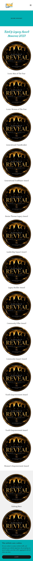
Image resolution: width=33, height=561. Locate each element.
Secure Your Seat (16, 18)
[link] (8, 5)
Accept (16, 556)
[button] (30, 5)
